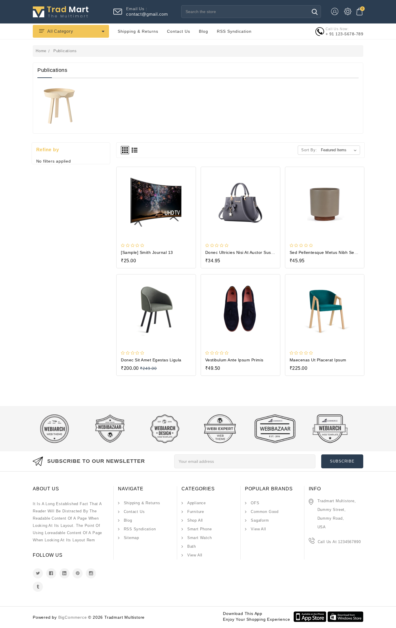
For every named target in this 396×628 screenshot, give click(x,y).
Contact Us (178, 31)
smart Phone (199, 529)
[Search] (314, 11)
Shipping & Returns (138, 31)
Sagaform (260, 520)
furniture (195, 511)
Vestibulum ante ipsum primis (234, 360)
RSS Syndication (234, 31)
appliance (196, 503)
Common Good (265, 511)
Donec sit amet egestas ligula (151, 360)
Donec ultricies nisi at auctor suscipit (242, 252)
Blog (203, 31)
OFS (255, 503)
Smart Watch (199, 538)
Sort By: (309, 150)
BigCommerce (72, 617)
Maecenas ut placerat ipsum (318, 360)
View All (194, 555)
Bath (191, 546)
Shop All (195, 520)
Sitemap (131, 538)
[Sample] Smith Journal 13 (147, 252)
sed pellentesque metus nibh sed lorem (330, 252)
